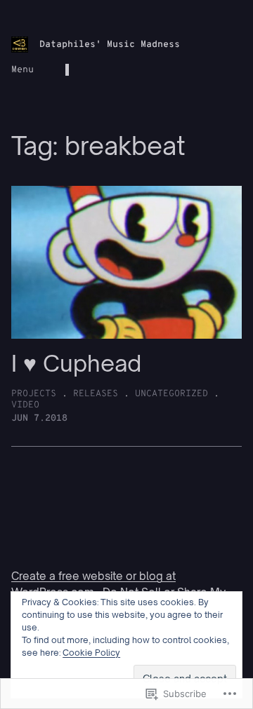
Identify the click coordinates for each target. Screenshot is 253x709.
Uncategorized (171, 394)
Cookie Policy (91, 652)
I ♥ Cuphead (76, 363)
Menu (22, 70)
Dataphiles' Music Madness (109, 44)
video (25, 405)
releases (95, 394)
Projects (33, 394)
